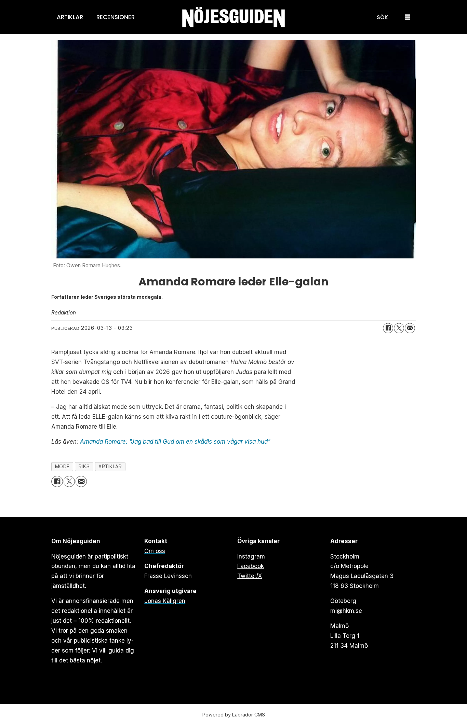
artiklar (110, 466)
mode (62, 466)
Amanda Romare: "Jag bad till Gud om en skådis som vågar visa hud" (175, 441)
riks (84, 466)
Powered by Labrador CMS (233, 714)
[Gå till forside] (233, 17)
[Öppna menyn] (407, 17)
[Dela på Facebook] (388, 328)
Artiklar (70, 17)
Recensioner (115, 17)
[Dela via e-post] (410, 328)
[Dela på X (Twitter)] (399, 328)
